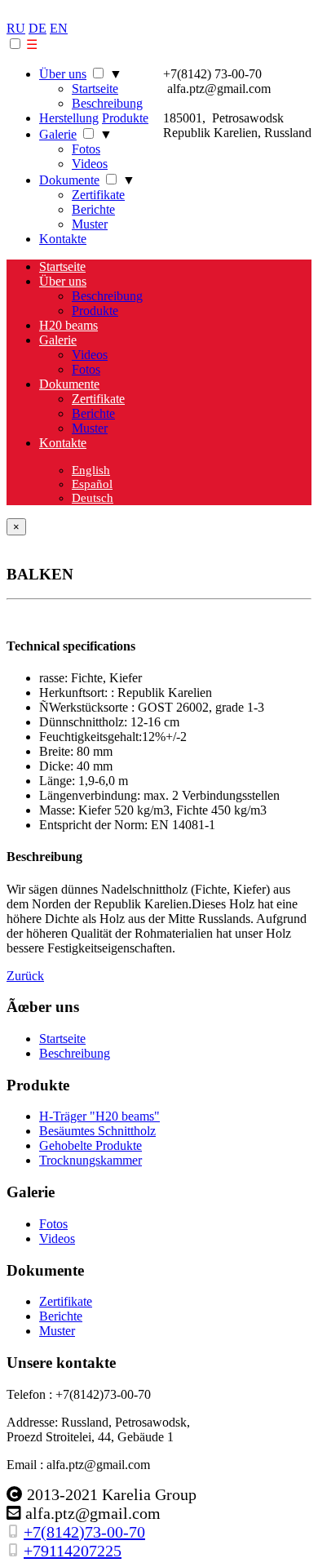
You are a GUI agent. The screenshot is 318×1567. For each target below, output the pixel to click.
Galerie (58, 134)
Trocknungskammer (90, 1160)
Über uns (62, 74)
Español (92, 484)
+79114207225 (72, 1551)
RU (16, 28)
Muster (90, 224)
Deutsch (92, 497)
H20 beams (68, 325)
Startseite (95, 88)
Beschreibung (107, 103)
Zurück (25, 976)
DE (37, 28)
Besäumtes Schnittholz (97, 1131)
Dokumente (69, 180)
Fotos (86, 149)
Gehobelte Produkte (90, 1145)
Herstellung (69, 118)
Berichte (93, 209)
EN (59, 28)
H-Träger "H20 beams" (99, 1116)
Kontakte (62, 239)
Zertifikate (98, 195)
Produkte (125, 118)
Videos (90, 164)
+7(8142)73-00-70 (84, 1532)
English (91, 470)
